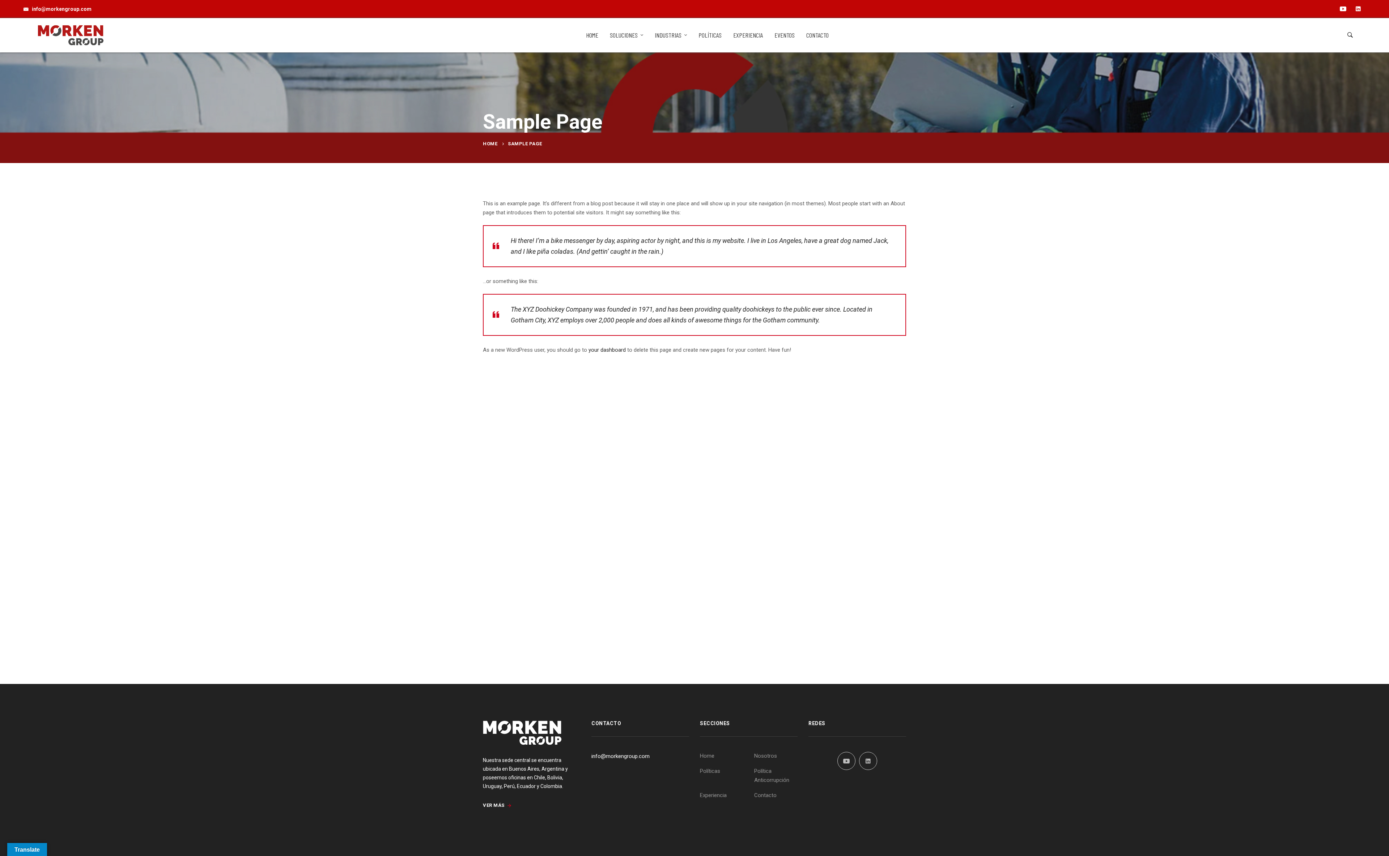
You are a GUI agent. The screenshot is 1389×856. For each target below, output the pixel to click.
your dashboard (607, 350)
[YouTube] (846, 761)
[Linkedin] (868, 761)
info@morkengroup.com (620, 756)
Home (490, 143)
